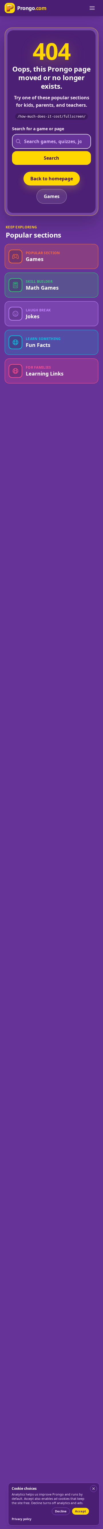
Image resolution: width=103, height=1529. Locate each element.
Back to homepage (51, 178)
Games (52, 196)
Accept (80, 1511)
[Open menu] (92, 8)
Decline (61, 1511)
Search (51, 158)
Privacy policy (21, 1519)
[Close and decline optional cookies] (93, 1488)
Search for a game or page (38, 128)
